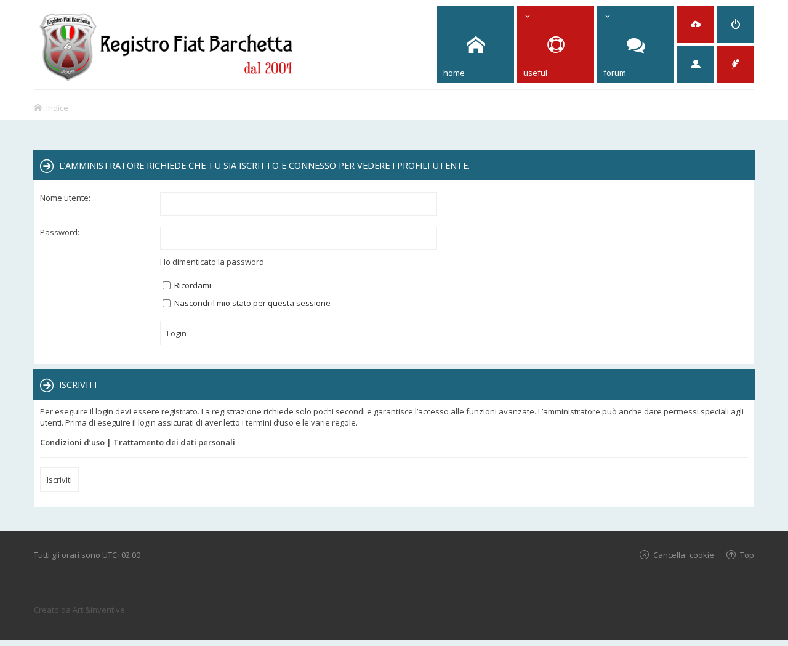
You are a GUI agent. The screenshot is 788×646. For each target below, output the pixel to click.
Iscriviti (59, 479)
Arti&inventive (99, 609)
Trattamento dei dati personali (174, 442)
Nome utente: (65, 197)
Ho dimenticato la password (212, 261)
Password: (59, 232)
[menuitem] (695, 24)
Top (747, 555)
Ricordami (191, 285)
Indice (57, 107)
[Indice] (166, 44)
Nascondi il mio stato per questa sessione (251, 303)
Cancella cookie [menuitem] (683, 555)
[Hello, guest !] (695, 64)
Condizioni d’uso (72, 442)
